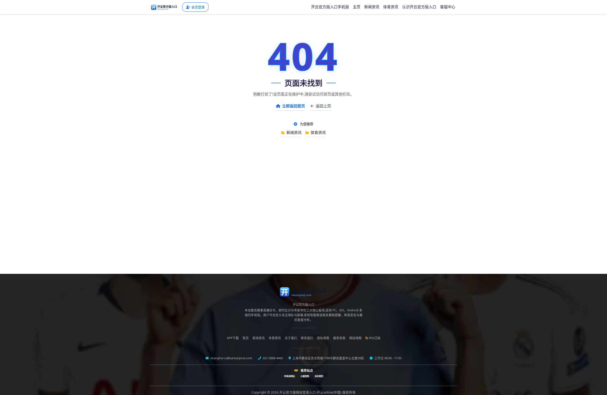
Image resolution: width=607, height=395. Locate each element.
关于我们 (291, 338)
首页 (246, 338)
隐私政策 (323, 338)
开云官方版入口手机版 (330, 6)
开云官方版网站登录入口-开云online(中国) (310, 392)
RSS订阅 (374, 338)
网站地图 (355, 338)
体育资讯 (390, 6)
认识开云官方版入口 (419, 6)
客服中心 (447, 6)
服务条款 (339, 338)
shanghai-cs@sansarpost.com (231, 358)
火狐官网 (304, 376)
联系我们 (307, 338)
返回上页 (323, 106)
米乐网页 (319, 376)
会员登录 (198, 7)
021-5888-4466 (272, 358)
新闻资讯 (371, 6)
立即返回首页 (293, 106)
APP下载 (233, 338)
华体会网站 (289, 376)
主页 (356, 6)
